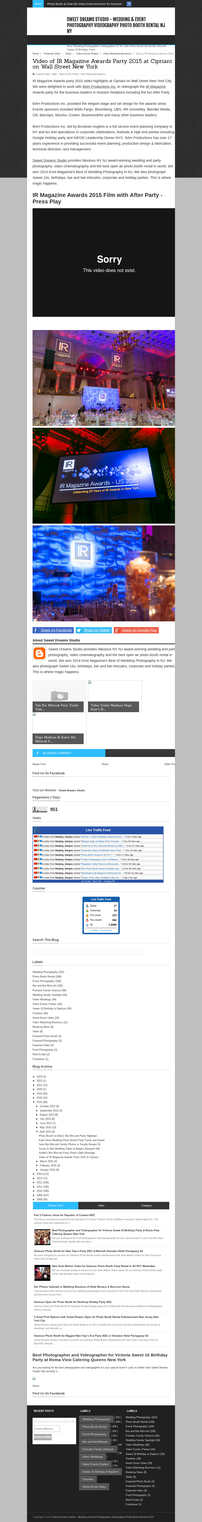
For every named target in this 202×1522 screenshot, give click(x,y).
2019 (40, 1093)
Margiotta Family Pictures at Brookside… (101, 864)
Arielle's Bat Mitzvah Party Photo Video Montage (67, 1152)
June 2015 (46, 1123)
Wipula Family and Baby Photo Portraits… (101, 841)
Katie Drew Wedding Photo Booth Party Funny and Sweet (72, 1140)
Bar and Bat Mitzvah (44, 985)
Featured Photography (45, 1040)
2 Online (94, 930)
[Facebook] (129, 4)
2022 (40, 1080)
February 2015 (48, 1165)
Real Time (97, 881)
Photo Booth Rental (44, 976)
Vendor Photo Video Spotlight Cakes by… (101, 877)
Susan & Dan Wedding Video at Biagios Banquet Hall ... (71, 1148)
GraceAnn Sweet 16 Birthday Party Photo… (102, 850)
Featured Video (43, 74)
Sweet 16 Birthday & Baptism (49, 1008)
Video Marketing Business (93, 74)
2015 (40, 1102)
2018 (40, 1097)
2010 (40, 1190)
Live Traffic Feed (98, 830)
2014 (40, 1173)
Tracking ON (109, 881)
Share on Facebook (56, 630)
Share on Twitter (97, 630)
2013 (40, 1178)
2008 (40, 1199)
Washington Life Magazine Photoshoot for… (102, 873)
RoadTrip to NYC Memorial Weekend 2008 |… (103, 846)
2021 (40, 1085)
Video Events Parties (69, 74)
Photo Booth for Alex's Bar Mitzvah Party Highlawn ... (69, 1135)
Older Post (170, 764)
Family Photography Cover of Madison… (100, 859)
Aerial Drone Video (43, 1017)
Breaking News (41, 1026)
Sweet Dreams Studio (50, 160)
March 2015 (47, 1161)
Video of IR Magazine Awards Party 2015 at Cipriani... (69, 1157)
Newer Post (39, 764)
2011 (40, 1186)
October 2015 (48, 1106)
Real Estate (39, 1054)
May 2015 (46, 1127)
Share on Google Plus (139, 630)
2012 (40, 1182)
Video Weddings (42, 999)
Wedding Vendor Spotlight (47, 994)
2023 (40, 1076)
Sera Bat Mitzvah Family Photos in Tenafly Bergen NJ (70, 1144)
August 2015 (47, 1114)
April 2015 (46, 1131)
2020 (40, 1089)
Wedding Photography (45, 972)
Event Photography (43, 981)
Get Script (86, 881)
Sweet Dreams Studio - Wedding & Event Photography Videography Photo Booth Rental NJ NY (116, 25)
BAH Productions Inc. (99, 87)
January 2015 (48, 1169)
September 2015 (49, 1110)
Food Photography (43, 1049)
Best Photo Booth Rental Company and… (101, 868)
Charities (38, 1013)
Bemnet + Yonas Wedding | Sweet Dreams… (102, 837)
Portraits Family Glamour (47, 990)
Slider (54, 74)
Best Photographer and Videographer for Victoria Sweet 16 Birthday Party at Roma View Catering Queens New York (100, 1357)
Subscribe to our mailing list (55, 1421)
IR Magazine (156, 87)
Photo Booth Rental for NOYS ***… (98, 855)
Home (105, 764)
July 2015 (46, 1118)
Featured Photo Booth (45, 1036)
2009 (40, 1195)
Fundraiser (39, 1059)
